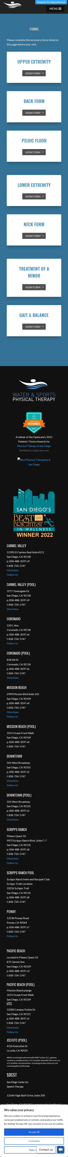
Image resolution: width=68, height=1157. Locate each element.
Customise (34, 1140)
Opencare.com (40, 450)
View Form (32, 73)
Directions (13, 570)
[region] (34, 1130)
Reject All (34, 1149)
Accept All (34, 1132)
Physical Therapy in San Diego (34, 445)
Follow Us (12, 574)
